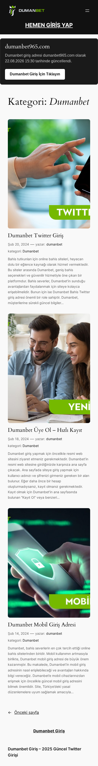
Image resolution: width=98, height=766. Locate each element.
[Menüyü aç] (87, 11)
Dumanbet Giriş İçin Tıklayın (35, 74)
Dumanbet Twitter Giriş (36, 235)
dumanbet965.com (27, 46)
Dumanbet (31, 251)
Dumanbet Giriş (49, 731)
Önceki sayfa (23, 712)
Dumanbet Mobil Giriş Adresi (42, 624)
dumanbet (54, 244)
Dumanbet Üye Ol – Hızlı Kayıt (45, 430)
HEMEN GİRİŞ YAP (49, 25)
